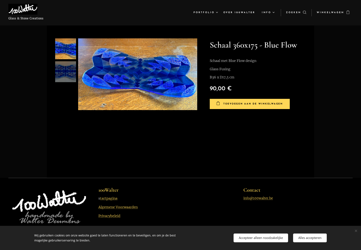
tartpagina (108, 198)
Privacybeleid (109, 216)
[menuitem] (206, 13)
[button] (296, 13)
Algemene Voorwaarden (118, 207)
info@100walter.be (258, 198)
